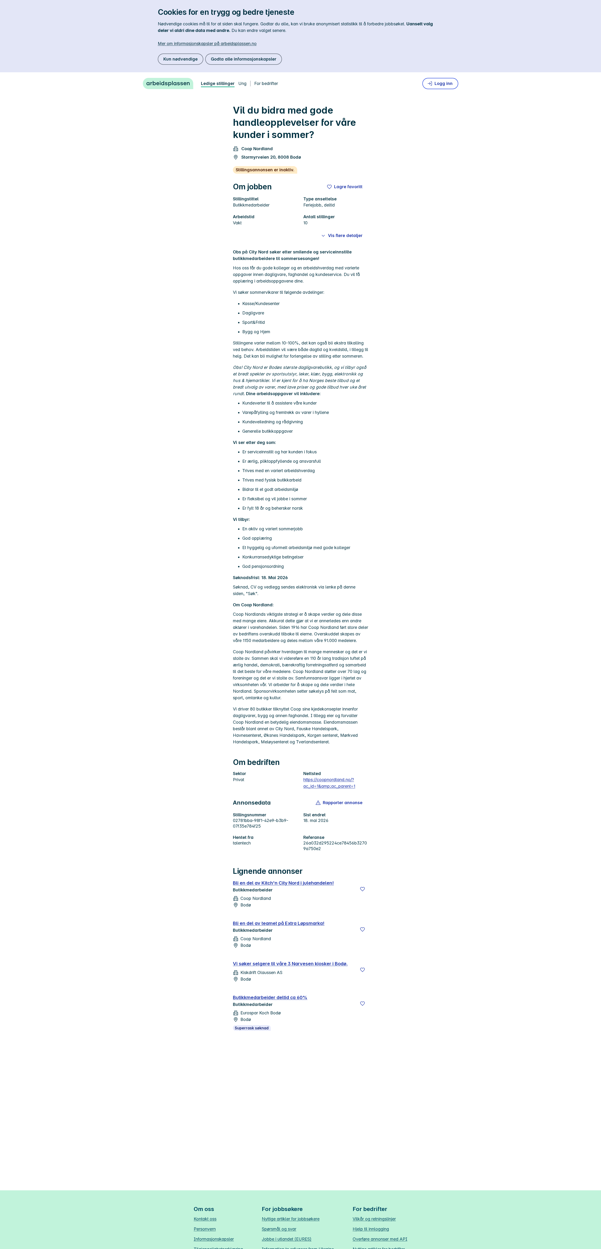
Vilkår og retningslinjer (374, 1218)
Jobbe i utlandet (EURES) (287, 1239)
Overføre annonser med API (380, 1239)
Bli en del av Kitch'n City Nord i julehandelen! (283, 883)
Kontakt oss (205, 1218)
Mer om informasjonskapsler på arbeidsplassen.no (207, 43)
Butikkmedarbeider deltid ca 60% (270, 997)
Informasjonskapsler (214, 1239)
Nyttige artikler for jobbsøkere (291, 1218)
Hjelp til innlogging (371, 1228)
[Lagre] (362, 889)
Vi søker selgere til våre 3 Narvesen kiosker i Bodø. (290, 963)
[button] (339, 802)
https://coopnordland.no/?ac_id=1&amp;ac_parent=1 (329, 783)
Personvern (205, 1228)
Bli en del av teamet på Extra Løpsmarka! (278, 923)
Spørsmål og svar (279, 1228)
